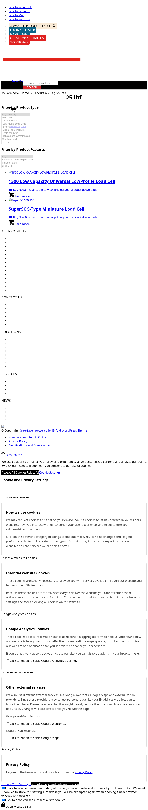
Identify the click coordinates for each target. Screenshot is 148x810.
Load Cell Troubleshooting (26, 385)
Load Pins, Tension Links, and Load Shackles (38, 258)
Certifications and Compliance (29, 320)
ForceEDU (15, 339)
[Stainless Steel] (16, 133)
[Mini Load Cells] (16, 139)
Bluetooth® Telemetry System (29, 274)
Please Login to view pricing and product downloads (61, 190)
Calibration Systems (22, 282)
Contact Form (18, 313)
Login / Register (22, 30)
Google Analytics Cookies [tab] (18, 614)
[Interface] (42, 64)
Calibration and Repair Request (30, 381)
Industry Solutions (21, 347)
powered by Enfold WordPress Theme (61, 431)
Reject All (33, 472)
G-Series (14, 290)
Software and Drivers (23, 389)
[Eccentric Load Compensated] (17, 159)
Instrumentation (20, 262)
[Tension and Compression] (16, 136)
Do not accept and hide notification (55, 784)
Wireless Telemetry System (27, 270)
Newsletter (16, 412)
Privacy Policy (84, 772)
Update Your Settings (16, 784)
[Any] (17, 156)
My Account (19, 34)
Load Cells (15, 239)
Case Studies (17, 359)
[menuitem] (78, 437)
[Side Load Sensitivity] (16, 130)
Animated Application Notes (28, 355)
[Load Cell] (17, 166)
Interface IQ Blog (20, 416)
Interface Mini (18, 243)
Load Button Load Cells (24, 246)
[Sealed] (16, 126)
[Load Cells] (16, 117)
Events (13, 408)
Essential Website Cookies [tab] (19, 558)
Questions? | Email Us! (27, 38)
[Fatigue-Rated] (16, 120)
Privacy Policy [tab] (10, 749)
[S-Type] (16, 142)
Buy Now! (19, 190)
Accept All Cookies (14, 472)
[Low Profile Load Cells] (16, 123)
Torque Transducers (22, 254)
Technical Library (20, 393)
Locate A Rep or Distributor (27, 324)
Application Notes (21, 351)
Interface (26, 431)
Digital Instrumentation (25, 266)
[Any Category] (16, 114)
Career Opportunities (23, 316)
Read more (22, 196)
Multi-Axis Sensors (21, 250)
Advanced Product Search (30, 26)
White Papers (18, 363)
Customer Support (21, 309)
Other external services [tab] (17, 672)
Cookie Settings (49, 472)
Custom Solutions (21, 343)
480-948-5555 (19, 42)
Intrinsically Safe (20, 278)
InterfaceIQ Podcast (22, 420)
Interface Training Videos (26, 367)
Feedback (15, 305)
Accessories (17, 286)
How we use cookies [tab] (15, 497)
